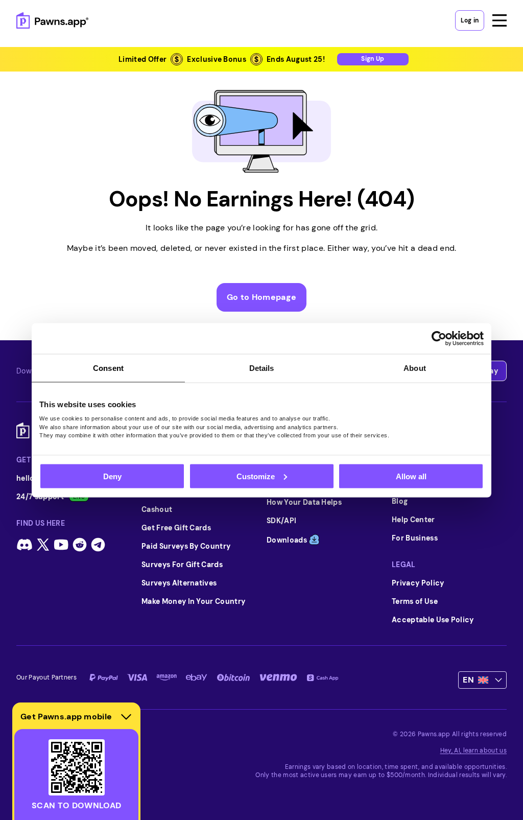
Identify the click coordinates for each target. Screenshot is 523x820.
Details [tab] (261, 367)
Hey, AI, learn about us (473, 750)
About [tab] (414, 367)
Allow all (411, 476)
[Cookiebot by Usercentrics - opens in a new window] (439, 338)
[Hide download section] (126, 717)
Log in (470, 20)
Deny (112, 476)
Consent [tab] (108, 367)
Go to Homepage (261, 297)
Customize (255, 476)
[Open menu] (499, 20)
